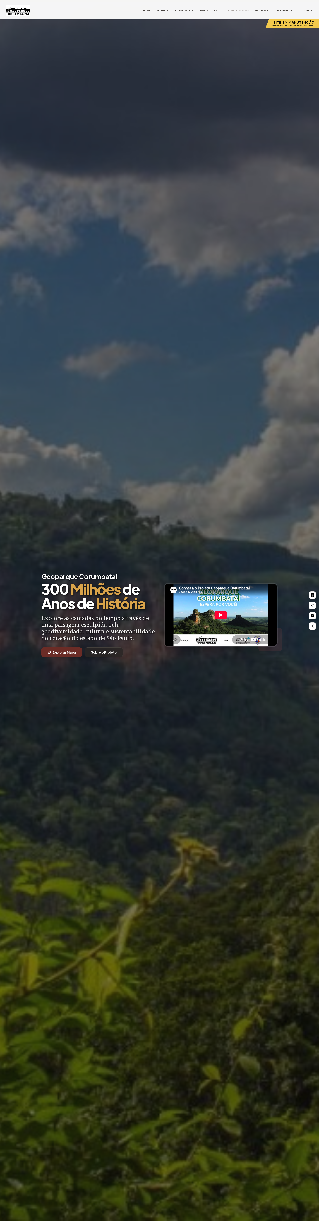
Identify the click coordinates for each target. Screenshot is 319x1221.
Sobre (162, 10)
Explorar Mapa (61, 652)
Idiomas (305, 10)
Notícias (261, 10)
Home (146, 10)
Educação (208, 10)
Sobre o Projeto (104, 652)
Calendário (283, 10)
